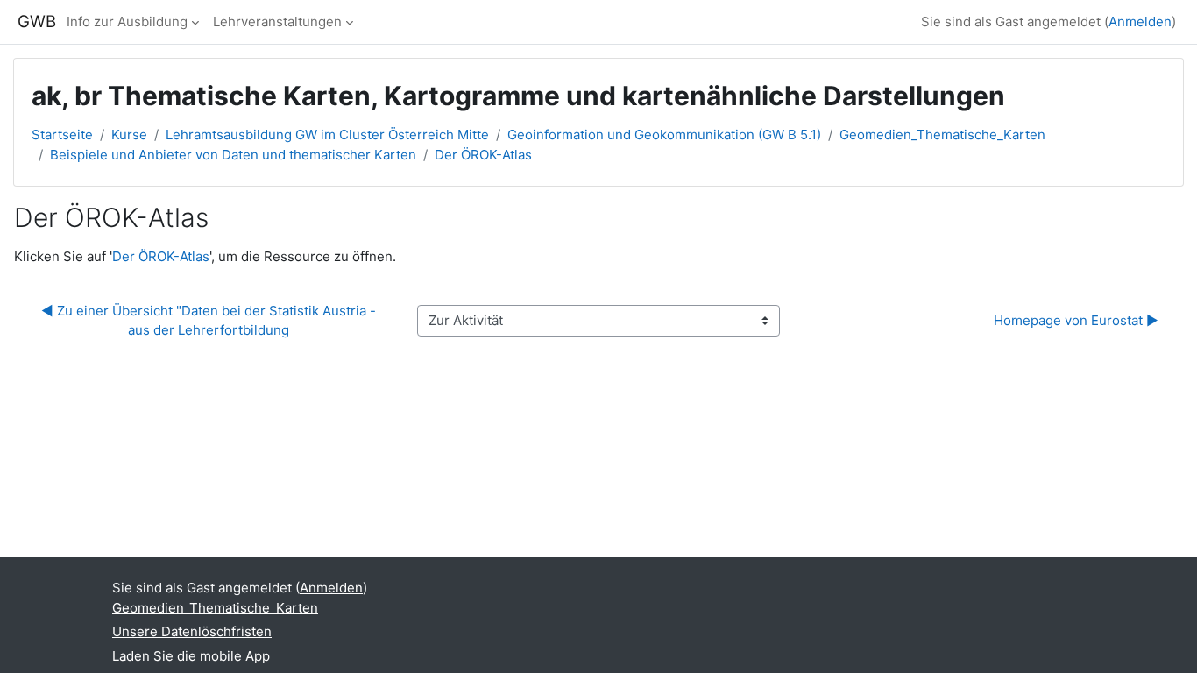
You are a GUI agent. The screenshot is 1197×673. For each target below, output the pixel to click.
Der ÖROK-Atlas (483, 154)
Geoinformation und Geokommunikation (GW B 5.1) (664, 134)
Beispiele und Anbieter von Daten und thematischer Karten (233, 154)
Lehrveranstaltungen (277, 21)
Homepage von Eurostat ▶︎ (1076, 320)
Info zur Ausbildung (127, 21)
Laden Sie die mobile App (191, 656)
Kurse (129, 134)
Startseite (62, 134)
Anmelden (1140, 21)
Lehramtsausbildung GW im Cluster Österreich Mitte (327, 134)
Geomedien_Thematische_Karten (942, 134)
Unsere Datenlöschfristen (192, 631)
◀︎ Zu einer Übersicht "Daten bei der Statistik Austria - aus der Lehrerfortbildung (210, 320)
